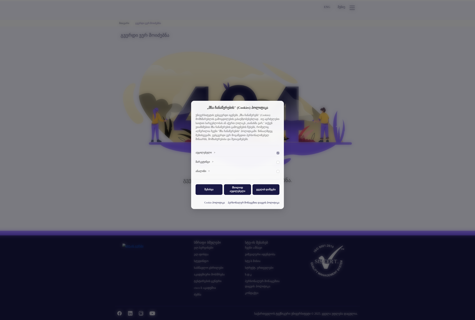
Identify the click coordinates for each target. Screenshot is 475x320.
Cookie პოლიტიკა (214, 202)
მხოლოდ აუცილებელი (237, 189)
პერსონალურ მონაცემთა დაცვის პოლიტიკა (253, 202)
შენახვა (209, 189)
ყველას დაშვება (266, 189)
